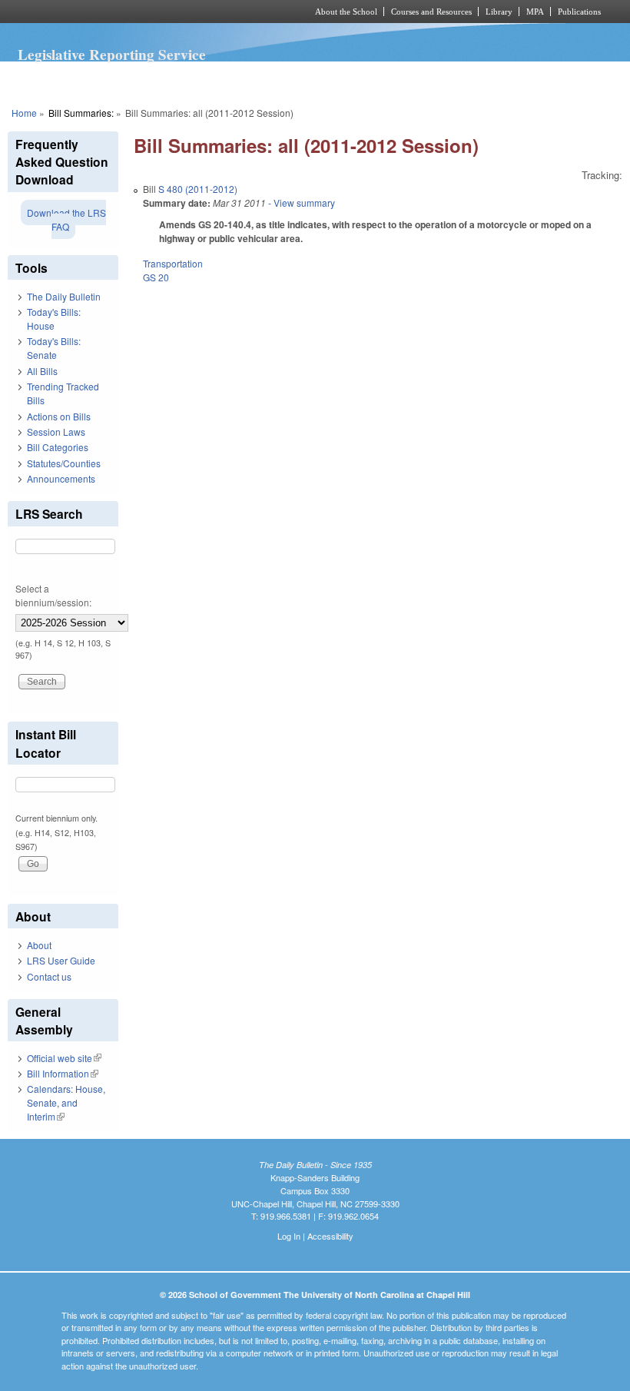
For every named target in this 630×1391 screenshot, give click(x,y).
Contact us (49, 976)
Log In (288, 1236)
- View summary (300, 202)
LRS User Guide (61, 960)
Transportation (173, 263)
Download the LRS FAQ (66, 219)
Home (24, 112)
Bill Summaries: (81, 112)
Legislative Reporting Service (112, 54)
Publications (579, 11)
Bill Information (62, 1073)
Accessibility (330, 1236)
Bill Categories (57, 446)
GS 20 (156, 277)
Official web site (64, 1057)
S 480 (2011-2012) (197, 188)
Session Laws (56, 431)
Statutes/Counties (64, 463)
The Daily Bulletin (64, 296)
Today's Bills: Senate (54, 347)
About (39, 944)
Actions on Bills (59, 416)
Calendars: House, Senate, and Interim (66, 1102)
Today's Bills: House (54, 318)
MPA (535, 11)
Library (499, 11)
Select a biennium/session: (53, 595)
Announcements (61, 478)
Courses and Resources (431, 11)
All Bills (42, 370)
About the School (346, 11)
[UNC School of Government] (138, 11)
